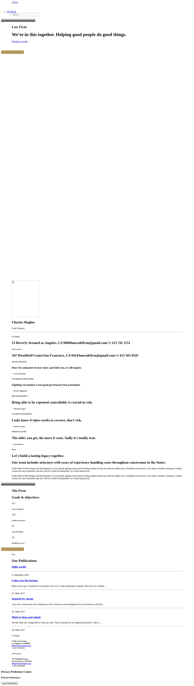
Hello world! (19, 566)
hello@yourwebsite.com (21, 646)
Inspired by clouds (22, 598)
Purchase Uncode (20, 41)
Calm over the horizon (25, 580)
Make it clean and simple (26, 617)
